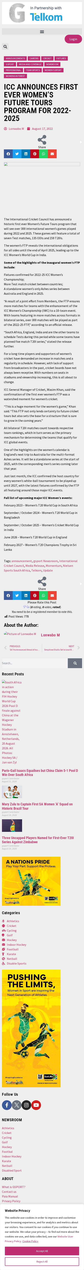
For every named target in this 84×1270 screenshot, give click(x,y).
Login (73, 39)
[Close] (78, 1209)
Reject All (42, 1261)
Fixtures (61, 58)
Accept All (42, 1251)
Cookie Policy (30, 1241)
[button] (42, 31)
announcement (22, 561)
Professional (13, 70)
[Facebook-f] (7, 1105)
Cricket (47, 58)
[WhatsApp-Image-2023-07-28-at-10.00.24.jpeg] (31, 1086)
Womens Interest (15, 75)
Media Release (34, 566)
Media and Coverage (30, 64)
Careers (34, 58)
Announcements (15, 58)
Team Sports (33, 70)
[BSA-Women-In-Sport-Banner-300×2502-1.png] (31, 905)
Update (48, 570)
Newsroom (52, 64)
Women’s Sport (53, 70)
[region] (42, 1237)
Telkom (36, 570)
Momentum (54, 566)
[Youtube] (36, 1105)
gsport (10, 64)
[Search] (75, 663)
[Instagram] (26, 1105)
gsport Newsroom (45, 561)
